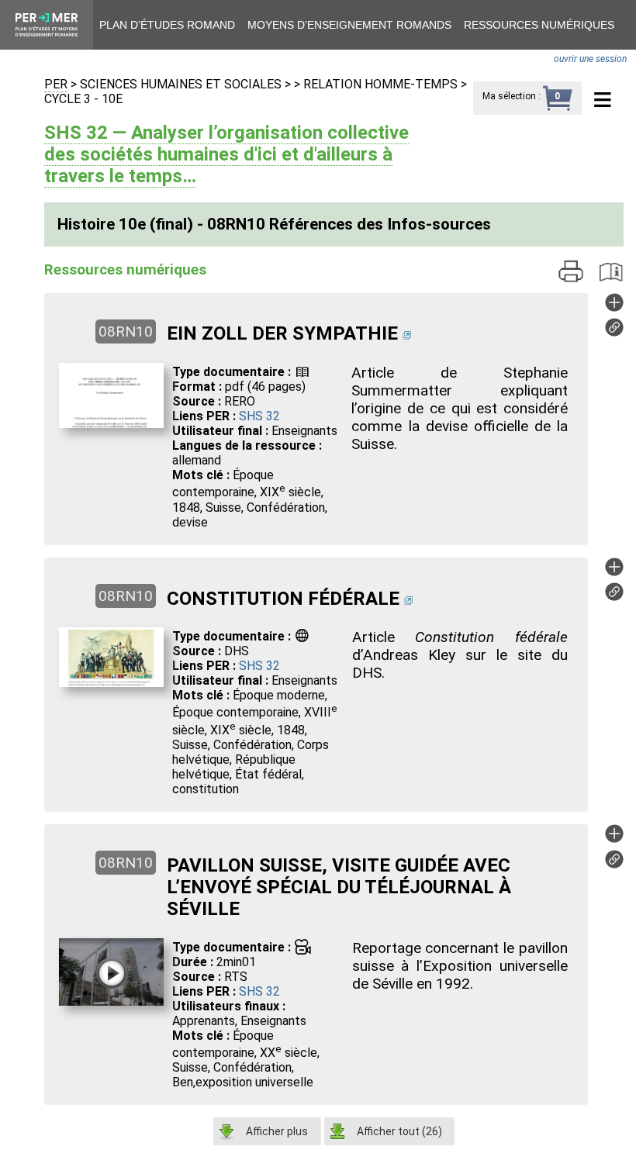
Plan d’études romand (167, 25)
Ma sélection (509, 96)
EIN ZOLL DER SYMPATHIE (282, 333)
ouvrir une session (590, 59)
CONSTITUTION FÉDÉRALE (283, 598)
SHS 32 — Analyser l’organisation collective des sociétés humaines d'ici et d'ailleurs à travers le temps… (226, 154)
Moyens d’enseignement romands (349, 25)
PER (55, 84)
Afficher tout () (399, 1131)
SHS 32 (259, 416)
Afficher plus (277, 1131)
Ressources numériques (539, 25)
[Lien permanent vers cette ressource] (614, 332)
